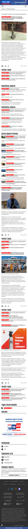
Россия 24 (6, 481)
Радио (19, 484)
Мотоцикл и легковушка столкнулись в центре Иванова (15, 157)
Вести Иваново (14, 481)
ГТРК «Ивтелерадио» (21, 2)
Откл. (21, 527)
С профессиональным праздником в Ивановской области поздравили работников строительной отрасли (13, 399)
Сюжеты (5, 484)
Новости (22, 481)
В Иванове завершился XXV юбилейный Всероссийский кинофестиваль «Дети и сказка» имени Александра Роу (13, 395)
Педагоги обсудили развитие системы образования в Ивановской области (12, 118)
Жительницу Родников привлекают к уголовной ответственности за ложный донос (13, 73)
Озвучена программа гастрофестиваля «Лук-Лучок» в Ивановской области (13, 89)
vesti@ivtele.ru (12, 515)
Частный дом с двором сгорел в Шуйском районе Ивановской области (15, 145)
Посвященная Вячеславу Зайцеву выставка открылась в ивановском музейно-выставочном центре (12, 390)
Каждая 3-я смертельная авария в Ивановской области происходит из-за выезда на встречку (15, 137)
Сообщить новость (14, 475)
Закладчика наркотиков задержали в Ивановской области (15, 164)
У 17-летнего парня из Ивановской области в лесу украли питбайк (13, 79)
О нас (23, 484)
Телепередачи (12, 484)
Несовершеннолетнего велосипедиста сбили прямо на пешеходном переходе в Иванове (16, 182)
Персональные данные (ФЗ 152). (11, 521)
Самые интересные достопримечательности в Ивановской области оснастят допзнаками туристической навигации (12, 317)
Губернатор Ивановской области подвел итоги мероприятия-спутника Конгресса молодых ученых (13, 111)
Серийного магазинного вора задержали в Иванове (15, 175)
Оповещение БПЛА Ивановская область (14, 170)
